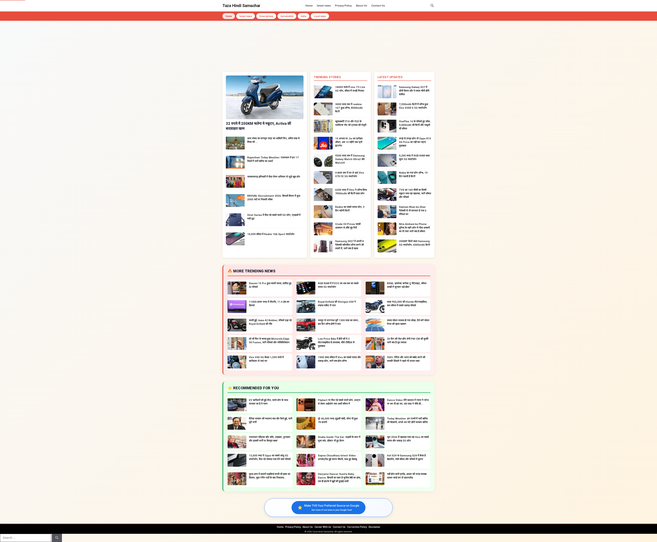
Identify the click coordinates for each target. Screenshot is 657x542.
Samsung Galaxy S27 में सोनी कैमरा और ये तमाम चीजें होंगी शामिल (414, 91)
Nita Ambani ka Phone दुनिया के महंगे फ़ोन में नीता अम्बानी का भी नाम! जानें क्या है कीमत (414, 228)
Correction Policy (357, 527)
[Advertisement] (328, 46)
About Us (361, 5)
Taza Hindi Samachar (241, 5)
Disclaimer (374, 527)
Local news (320, 16)
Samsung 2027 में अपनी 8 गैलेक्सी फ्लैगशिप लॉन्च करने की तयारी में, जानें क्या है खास (349, 245)
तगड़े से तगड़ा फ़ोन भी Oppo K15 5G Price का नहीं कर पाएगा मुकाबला (415, 142)
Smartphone (266, 16)
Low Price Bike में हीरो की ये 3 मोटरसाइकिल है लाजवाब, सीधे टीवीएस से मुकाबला (336, 342)
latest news (324, 5)
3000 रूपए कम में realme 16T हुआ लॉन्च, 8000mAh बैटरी (349, 108)
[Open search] (432, 5)
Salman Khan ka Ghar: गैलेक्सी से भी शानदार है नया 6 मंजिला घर (412, 210)
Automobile (287, 16)
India (303, 16)
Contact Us (378, 5)
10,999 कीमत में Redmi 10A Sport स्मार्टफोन (270, 234)
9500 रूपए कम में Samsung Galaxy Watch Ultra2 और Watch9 (350, 159)
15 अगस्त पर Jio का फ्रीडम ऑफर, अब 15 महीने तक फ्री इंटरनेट (349, 142)
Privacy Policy (343, 5)
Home (309, 5)
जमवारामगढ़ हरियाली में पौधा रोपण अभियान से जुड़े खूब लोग (273, 176)
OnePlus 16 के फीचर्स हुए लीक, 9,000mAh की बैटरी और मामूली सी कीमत (414, 125)
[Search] (57, 538)
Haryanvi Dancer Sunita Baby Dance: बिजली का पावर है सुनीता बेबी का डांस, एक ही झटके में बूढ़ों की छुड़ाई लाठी (339, 477)
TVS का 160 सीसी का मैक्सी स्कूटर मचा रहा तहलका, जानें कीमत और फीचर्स (415, 193)
